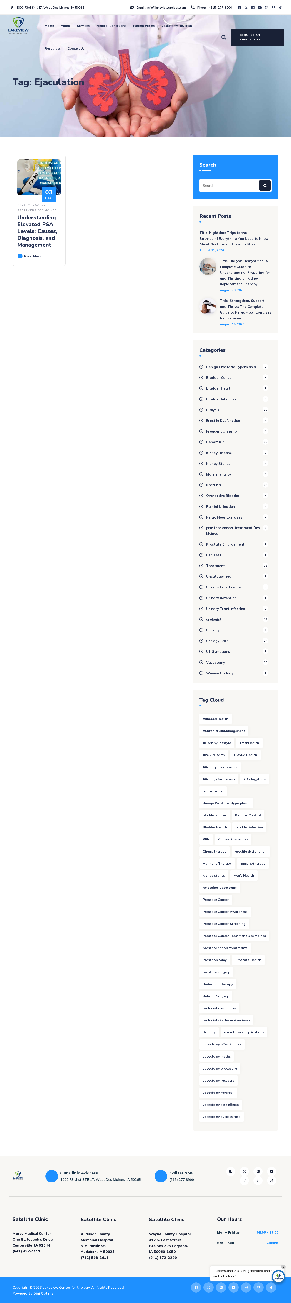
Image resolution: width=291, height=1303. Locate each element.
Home (49, 26)
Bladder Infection (221, 399)
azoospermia (213, 791)
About (65, 26)
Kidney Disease (219, 453)
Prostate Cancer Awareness (225, 912)
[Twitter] (246, 8)
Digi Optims (43, 1293)
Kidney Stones (218, 463)
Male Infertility (218, 474)
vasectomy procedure (220, 1068)
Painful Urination (220, 506)
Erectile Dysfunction (223, 420)
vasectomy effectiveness (222, 1044)
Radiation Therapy (218, 984)
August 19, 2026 (232, 324)
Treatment (215, 566)
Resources (53, 48)
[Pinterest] (274, 8)
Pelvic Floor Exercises (224, 517)
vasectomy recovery (218, 1080)
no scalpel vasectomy (220, 888)
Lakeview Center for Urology (66, 1287)
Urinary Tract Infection (225, 609)
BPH (206, 839)
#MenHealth (249, 743)
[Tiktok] (280, 8)
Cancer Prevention (233, 839)
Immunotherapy (253, 863)
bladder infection (249, 827)
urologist (213, 619)
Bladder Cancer (219, 377)
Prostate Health (248, 960)
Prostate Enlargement (225, 544)
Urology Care (217, 641)
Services (83, 26)
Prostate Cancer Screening (224, 924)
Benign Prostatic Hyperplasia (231, 367)
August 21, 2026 (211, 250)
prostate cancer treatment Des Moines (233, 531)
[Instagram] (267, 8)
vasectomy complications (244, 1032)
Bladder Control (248, 815)
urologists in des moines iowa (226, 1020)
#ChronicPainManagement (224, 731)
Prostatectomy (215, 960)
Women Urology (219, 673)
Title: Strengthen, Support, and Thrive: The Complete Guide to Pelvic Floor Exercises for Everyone (245, 309)
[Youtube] (260, 8)
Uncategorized (218, 576)
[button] (278, 1277)
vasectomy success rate (221, 1117)
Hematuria (215, 442)
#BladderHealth (215, 719)
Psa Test (213, 555)
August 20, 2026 (232, 290)
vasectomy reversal (218, 1092)
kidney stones (214, 875)
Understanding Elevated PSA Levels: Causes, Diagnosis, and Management (37, 231)
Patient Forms (144, 26)
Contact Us (76, 48)
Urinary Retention (221, 598)
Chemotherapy (214, 851)
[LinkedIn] (253, 8)
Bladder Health (219, 388)
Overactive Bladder (223, 495)
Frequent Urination (222, 431)
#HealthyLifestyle (217, 743)
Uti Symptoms (218, 651)
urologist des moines (219, 1008)
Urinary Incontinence (223, 587)
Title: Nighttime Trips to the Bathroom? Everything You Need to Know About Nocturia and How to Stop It (233, 238)
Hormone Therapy (217, 863)
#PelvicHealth (214, 755)
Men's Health (243, 875)
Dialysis (212, 410)
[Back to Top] (281, 1295)
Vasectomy (215, 662)
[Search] (223, 37)
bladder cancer (214, 815)
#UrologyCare (254, 779)
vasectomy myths (217, 1056)
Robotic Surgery (216, 996)
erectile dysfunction (251, 851)
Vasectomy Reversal (176, 26)
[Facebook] (239, 8)
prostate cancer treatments (225, 948)
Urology (212, 630)
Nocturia (213, 485)
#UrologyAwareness (219, 779)
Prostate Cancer (216, 900)
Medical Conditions (111, 26)
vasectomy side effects (221, 1105)
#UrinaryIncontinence (220, 767)
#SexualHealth (245, 755)
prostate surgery (216, 972)
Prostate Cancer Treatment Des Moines (234, 936)
